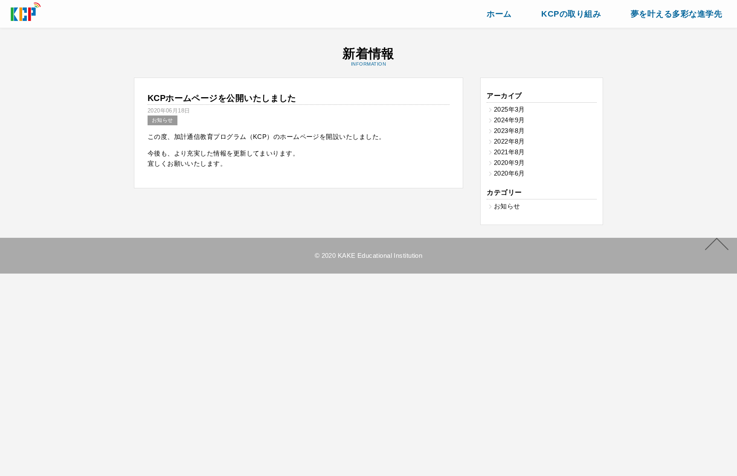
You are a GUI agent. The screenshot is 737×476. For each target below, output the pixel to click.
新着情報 (368, 56)
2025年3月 (509, 109)
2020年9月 (509, 162)
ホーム (499, 13)
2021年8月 (509, 152)
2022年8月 (509, 141)
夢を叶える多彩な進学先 (676, 13)
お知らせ (162, 120)
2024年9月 (509, 120)
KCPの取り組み (571, 13)
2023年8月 (509, 130)
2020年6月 (509, 173)
